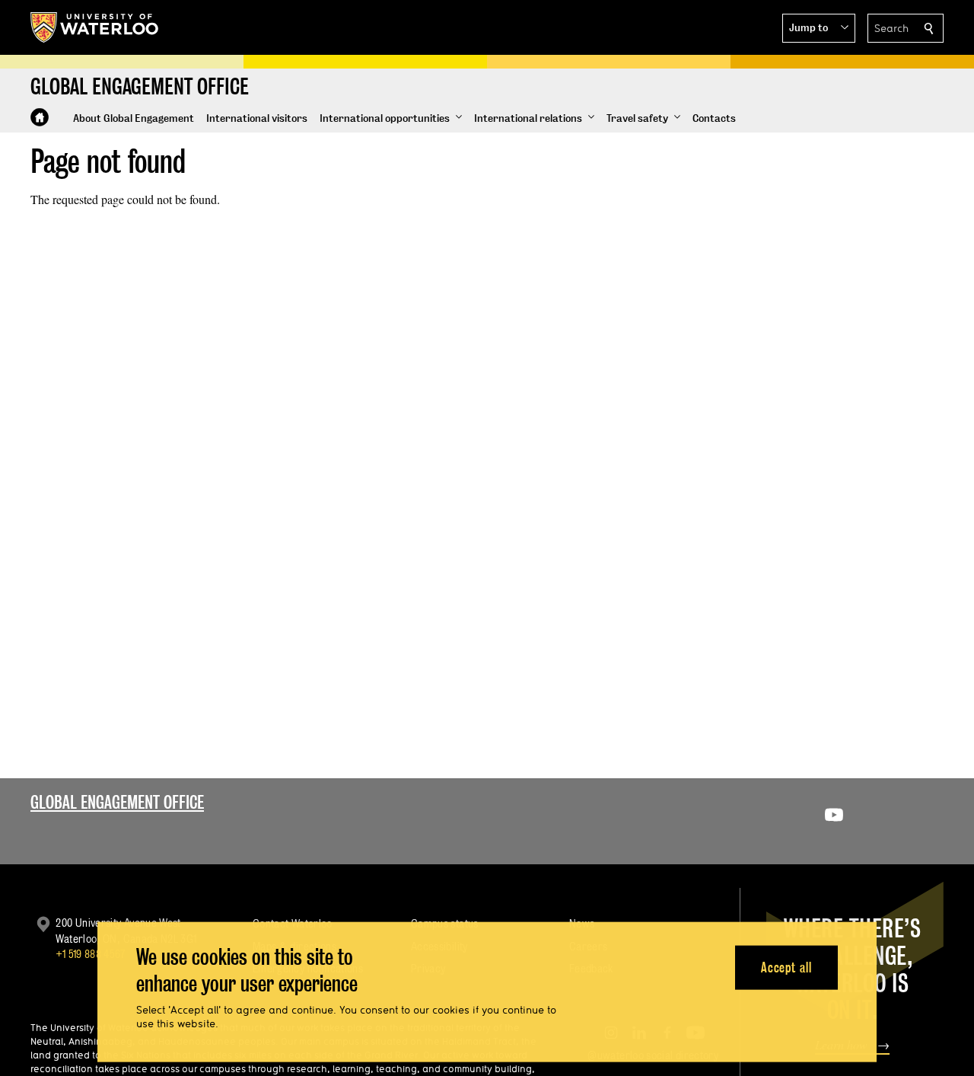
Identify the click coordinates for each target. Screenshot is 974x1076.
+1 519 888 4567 (91, 953)
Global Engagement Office (117, 802)
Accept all (786, 967)
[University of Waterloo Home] (95, 27)
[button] (819, 28)
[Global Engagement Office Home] (39, 117)
